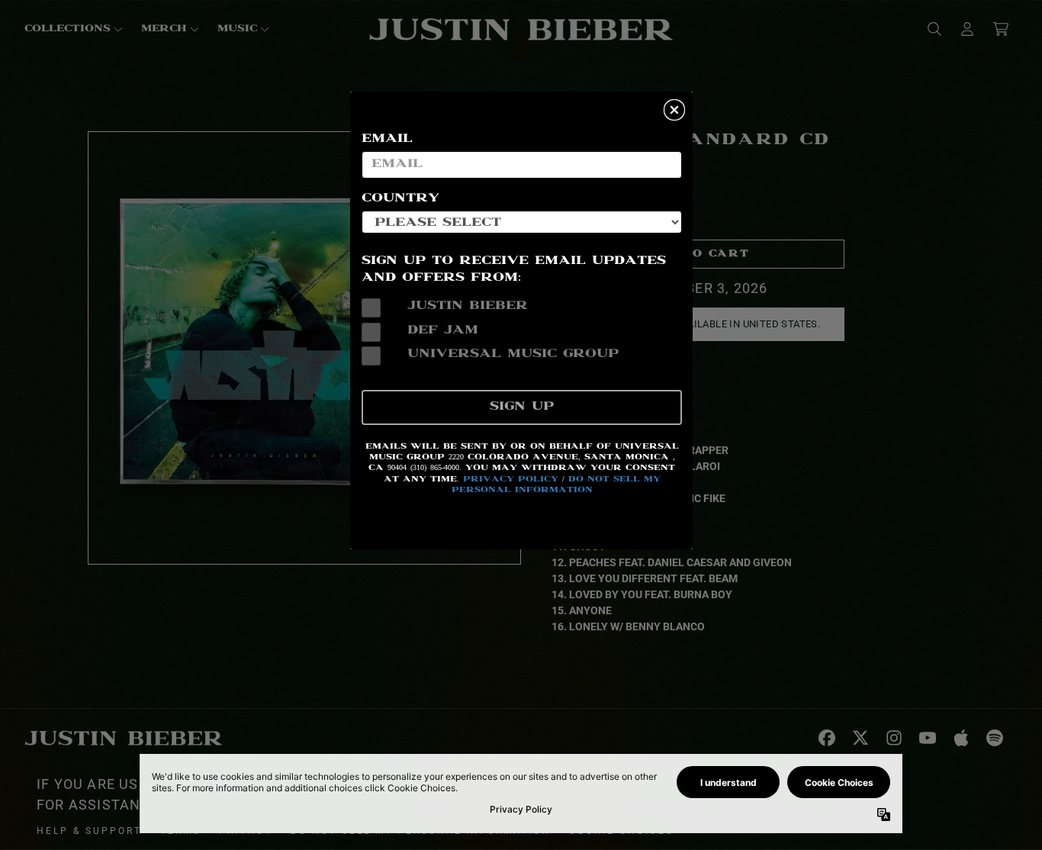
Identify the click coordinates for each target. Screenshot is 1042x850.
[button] (674, 110)
